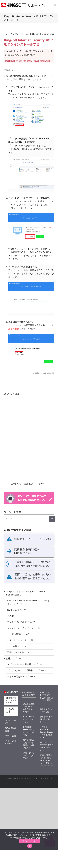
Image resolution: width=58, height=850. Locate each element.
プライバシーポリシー (10, 721)
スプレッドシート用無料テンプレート (25, 664)
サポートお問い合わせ (10, 742)
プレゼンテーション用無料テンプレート (26, 670)
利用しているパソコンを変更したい (28, 755)
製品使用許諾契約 (10, 729)
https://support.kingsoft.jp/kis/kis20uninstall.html (27, 61)
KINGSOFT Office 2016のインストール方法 (28, 731)
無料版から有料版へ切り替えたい (46, 719)
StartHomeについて (16, 610)
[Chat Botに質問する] (29, 498)
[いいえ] (54, 839)
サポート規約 (10, 736)
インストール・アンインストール (23, 628)
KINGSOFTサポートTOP (11, 711)
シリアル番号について (18, 634)
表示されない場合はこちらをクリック (29, 484)
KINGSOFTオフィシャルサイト (11, 700)
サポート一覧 (21, 34)
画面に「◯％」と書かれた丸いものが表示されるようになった (46, 759)
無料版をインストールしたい (46, 710)
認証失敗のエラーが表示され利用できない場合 (28, 708)
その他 (10, 616)
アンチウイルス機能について (21, 622)
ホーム (9, 34)
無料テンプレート (14, 658)
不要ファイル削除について (20, 652)
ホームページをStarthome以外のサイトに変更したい (47, 746)
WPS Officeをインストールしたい (28, 719)
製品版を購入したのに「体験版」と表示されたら (28, 744)
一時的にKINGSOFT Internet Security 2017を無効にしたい (46, 732)
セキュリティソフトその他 (20, 640)
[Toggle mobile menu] (55, 4)
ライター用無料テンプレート (21, 676)
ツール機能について (17, 646)
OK (29, 846)
